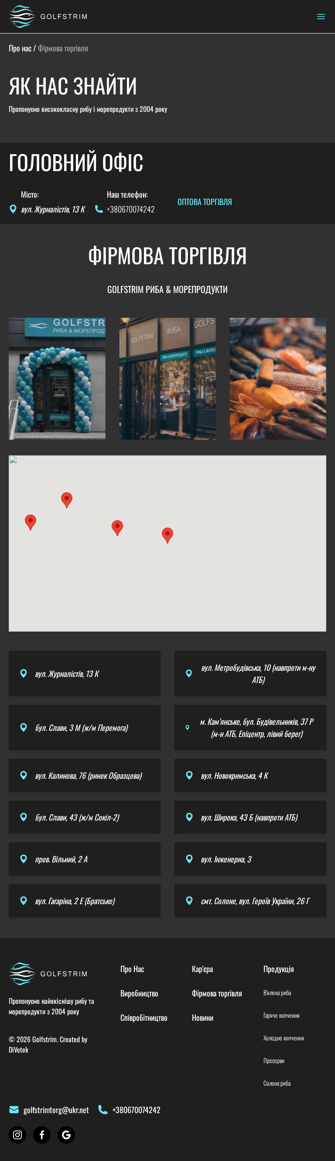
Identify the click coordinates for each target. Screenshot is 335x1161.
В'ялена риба (277, 992)
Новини (202, 1017)
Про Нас (132, 968)
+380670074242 (131, 209)
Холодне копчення (283, 1037)
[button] (167, 535)
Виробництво (139, 993)
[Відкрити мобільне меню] (321, 16)
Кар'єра (202, 968)
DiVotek (18, 1049)
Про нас (20, 48)
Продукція (278, 968)
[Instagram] (17, 1135)
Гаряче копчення (281, 1015)
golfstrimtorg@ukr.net (56, 1109)
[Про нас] (48, 16)
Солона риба (277, 1083)
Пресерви (273, 1060)
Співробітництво (144, 1017)
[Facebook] (42, 1135)
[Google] (66, 1135)
